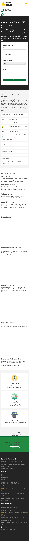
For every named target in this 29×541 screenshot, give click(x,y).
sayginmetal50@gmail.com (9, 529)
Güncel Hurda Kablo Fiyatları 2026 (10, 131)
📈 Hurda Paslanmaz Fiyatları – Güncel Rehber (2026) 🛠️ (14, 498)
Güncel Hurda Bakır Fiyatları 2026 (9, 119)
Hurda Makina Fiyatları (7, 158)
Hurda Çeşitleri (4, 477)
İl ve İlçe (5, 69)
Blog (2, 474)
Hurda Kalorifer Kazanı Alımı (11, 359)
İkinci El (3, 479)
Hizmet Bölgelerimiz (6, 475)
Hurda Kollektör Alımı (8, 285)
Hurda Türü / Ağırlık (7, 60)
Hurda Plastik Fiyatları (7, 139)
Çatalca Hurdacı (6, 194)
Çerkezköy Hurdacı (7, 202)
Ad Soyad (5, 47)
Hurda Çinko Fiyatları (7, 155)
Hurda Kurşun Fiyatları (7, 151)
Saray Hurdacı (6, 176)
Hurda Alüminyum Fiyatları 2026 (9, 122)
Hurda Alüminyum (7, 323)
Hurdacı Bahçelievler (8, 184)
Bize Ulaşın (14, 447)
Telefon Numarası (7, 54)
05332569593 (8, 10)
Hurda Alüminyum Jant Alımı (11, 247)
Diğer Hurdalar (5, 148)
